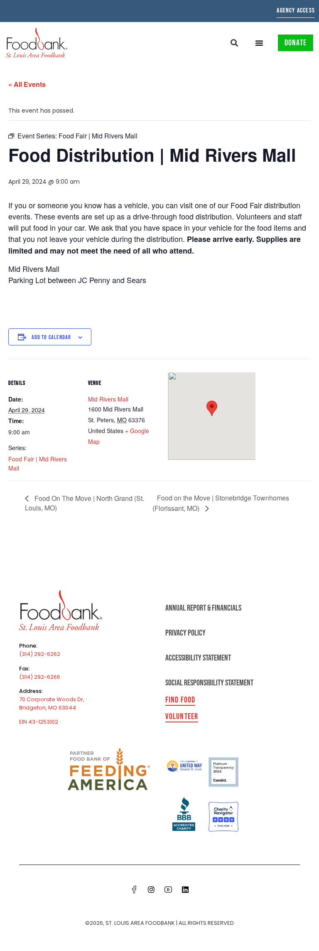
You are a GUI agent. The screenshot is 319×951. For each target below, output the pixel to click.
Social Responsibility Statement (209, 683)
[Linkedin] (185, 889)
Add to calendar (51, 337)
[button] (234, 42)
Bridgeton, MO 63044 (47, 708)
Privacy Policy (185, 633)
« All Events (27, 84)
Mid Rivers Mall (108, 399)
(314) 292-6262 (39, 654)
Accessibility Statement (198, 658)
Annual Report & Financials (203, 608)
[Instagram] (151, 889)
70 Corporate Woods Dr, (51, 699)
